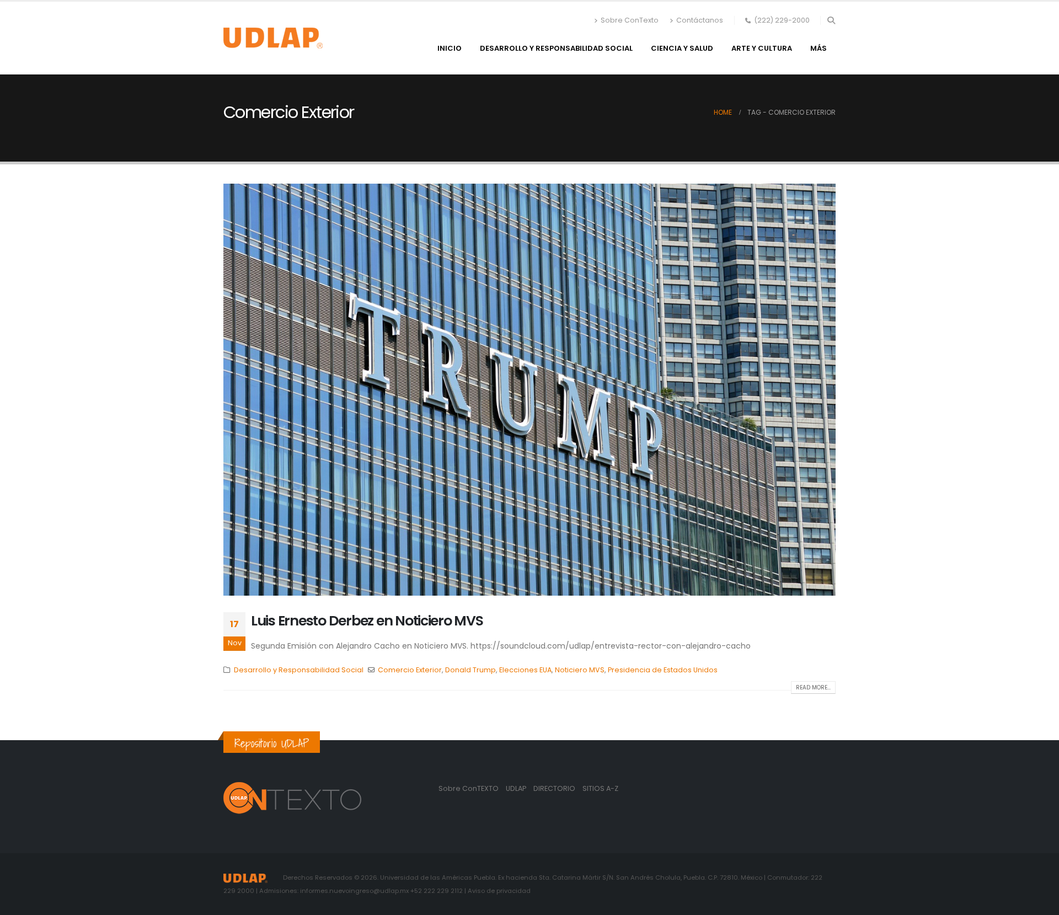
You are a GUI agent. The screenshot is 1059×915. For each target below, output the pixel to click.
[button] (831, 20)
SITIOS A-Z (600, 788)
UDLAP (517, 788)
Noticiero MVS (580, 670)
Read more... (813, 687)
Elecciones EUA (525, 670)
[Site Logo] (273, 38)
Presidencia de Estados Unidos (663, 670)
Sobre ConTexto (630, 20)
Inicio (449, 48)
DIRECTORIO (555, 788)
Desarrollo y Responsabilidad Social (556, 48)
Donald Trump (470, 670)
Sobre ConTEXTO (468, 788)
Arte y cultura (761, 48)
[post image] (529, 390)
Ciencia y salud (682, 48)
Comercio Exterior (410, 670)
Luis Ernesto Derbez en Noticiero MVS (367, 620)
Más (818, 48)
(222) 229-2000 (782, 20)
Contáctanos (699, 20)
